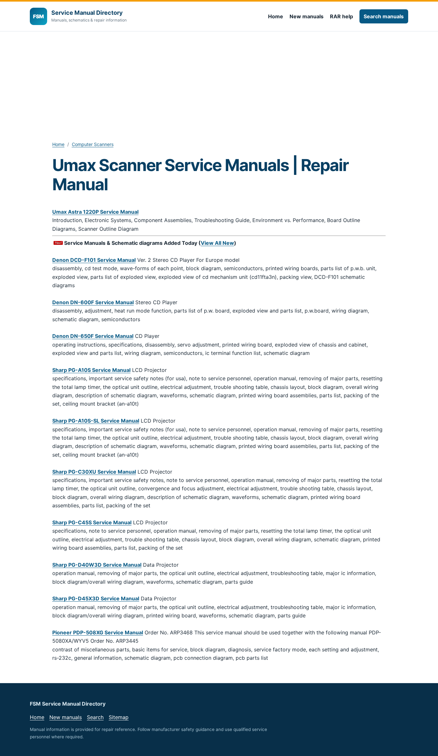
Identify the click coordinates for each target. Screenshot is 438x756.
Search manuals (384, 16)
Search (95, 717)
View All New (217, 243)
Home (275, 16)
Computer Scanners (93, 144)
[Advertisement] (219, 80)
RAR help (341, 16)
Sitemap (119, 717)
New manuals (307, 16)
